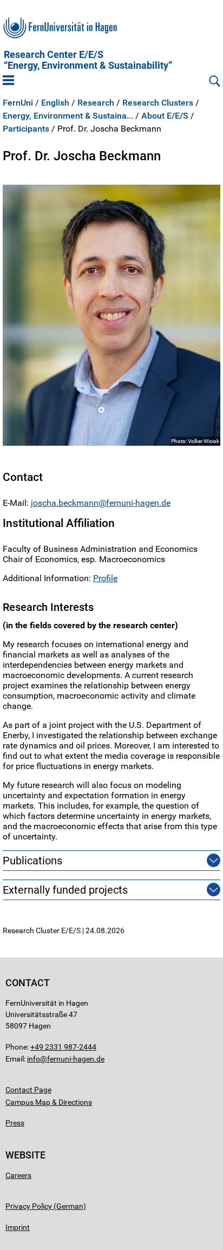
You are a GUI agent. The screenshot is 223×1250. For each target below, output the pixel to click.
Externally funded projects (65, 889)
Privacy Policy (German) (45, 1206)
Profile (105, 578)
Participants (26, 129)
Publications (32, 860)
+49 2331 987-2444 (63, 1047)
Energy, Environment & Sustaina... (68, 116)
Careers (18, 1175)
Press (14, 1122)
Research (95, 103)
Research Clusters (157, 103)
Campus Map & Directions (48, 1102)
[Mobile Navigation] (8, 81)
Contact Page (28, 1089)
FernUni (18, 103)
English (55, 103)
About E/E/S (164, 116)
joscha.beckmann (65, 503)
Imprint (17, 1227)
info (33, 1058)
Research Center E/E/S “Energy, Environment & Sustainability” (88, 60)
